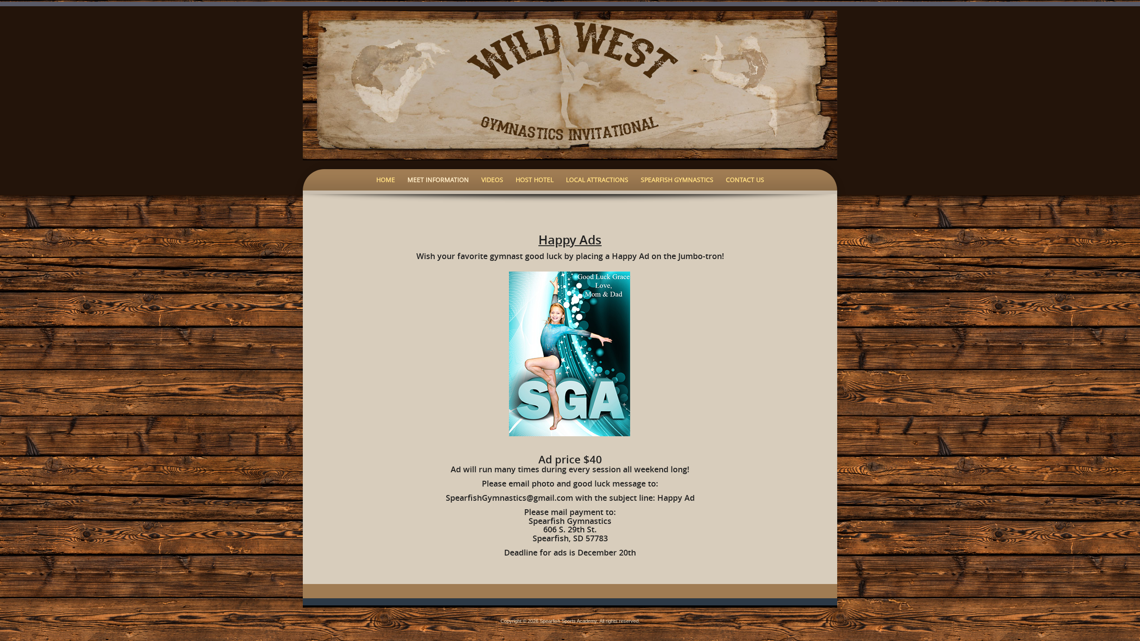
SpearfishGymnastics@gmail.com (509, 497)
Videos (492, 179)
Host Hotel (535, 179)
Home (385, 179)
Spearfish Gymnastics (677, 179)
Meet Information (438, 179)
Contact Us (745, 179)
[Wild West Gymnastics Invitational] (570, 84)
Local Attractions (597, 179)
